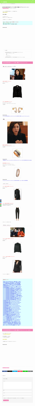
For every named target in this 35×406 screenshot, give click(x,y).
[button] (4, 371)
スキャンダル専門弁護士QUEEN (5, 8)
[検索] (33, 0)
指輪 (6, 54)
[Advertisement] (17, 33)
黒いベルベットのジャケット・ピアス (10, 53)
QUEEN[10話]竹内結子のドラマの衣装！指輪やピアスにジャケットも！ (14, 52)
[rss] (32, 0)
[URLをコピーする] (30, 371)
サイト (4, 395)
